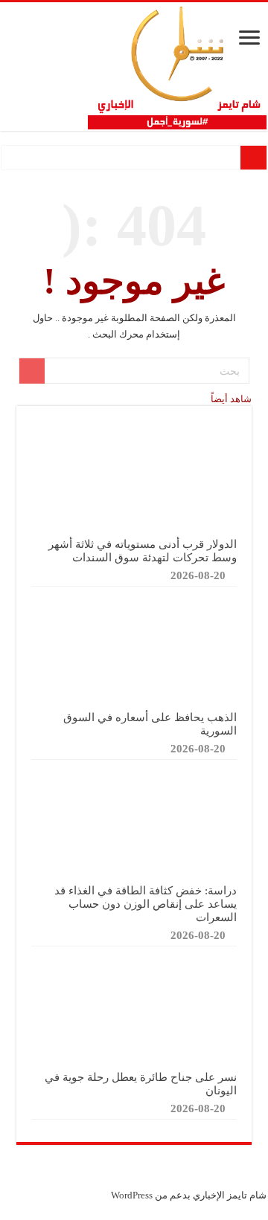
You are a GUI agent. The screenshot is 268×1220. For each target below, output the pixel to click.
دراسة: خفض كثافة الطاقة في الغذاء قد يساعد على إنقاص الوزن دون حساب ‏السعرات (145, 903)
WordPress (132, 1195)
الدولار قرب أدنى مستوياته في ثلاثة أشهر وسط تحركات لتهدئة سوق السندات (142, 551)
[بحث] (32, 371)
